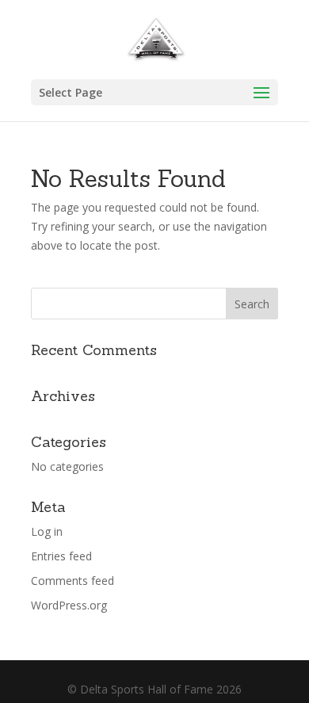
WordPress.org (69, 605)
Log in (47, 531)
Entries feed (61, 556)
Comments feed (72, 580)
